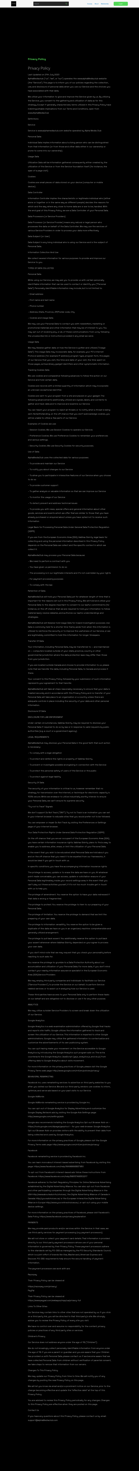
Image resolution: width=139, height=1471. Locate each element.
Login (121, 4)
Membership (105, 4)
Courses (89, 4)
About (97, 4)
